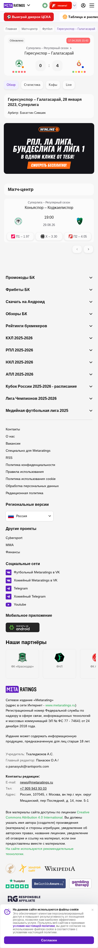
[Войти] (83, 5)
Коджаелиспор (60, 208)
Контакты (13, 429)
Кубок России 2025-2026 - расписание (41, 386)
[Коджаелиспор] (79, 221)
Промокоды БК (20, 278)
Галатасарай (62, 53)
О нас (10, 436)
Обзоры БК (16, 314)
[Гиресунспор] (19, 66)
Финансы (13, 552)
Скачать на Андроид (25, 302)
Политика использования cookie (31, 479)
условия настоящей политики (34, 926)
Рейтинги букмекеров (26, 326)
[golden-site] (29, 869)
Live (69, 85)
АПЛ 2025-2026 (19, 374)
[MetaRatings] (21, 689)
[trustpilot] (17, 884)
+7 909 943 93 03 (33, 788)
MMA (10, 545)
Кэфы (53, 85)
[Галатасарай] (79, 66)
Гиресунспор (35, 53)
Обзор (11, 85)
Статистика (32, 85)
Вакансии (13, 443)
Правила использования (25, 472)
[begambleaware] (49, 884)
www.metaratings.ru (60, 705)
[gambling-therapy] (80, 884)
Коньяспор (34, 208)
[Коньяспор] (18, 221)
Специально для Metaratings (28, 450)
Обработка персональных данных (32, 486)
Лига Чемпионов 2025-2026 (31, 398)
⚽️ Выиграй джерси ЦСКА (29, 17)
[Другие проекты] (17, 5)
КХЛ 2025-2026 (19, 338)
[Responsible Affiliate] (24, 899)
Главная (11, 29)
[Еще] (91, 5)
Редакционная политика (24, 493)
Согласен (49, 940)
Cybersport (14, 538)
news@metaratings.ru (36, 782)
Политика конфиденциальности (30, 465)
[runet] (10, 869)
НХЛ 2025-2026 (19, 362)
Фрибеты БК (18, 290)
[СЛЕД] (88, 249)
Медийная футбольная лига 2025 (37, 411)
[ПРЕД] (77, 249)
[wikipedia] (60, 869)
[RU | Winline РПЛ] (49, 148)
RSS (9, 458)
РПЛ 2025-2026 (19, 350)
